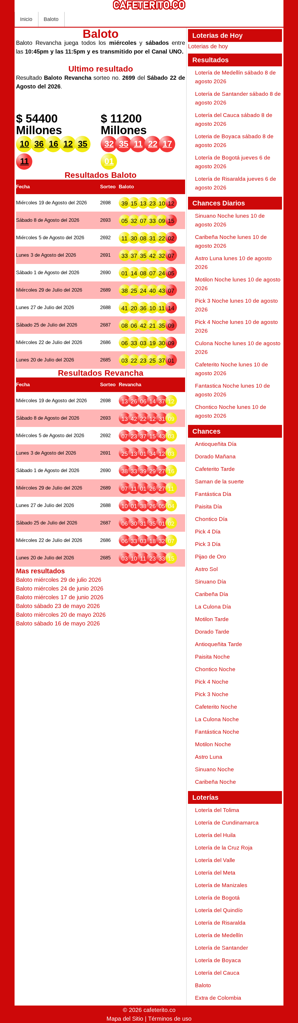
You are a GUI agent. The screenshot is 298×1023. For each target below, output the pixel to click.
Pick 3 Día (208, 544)
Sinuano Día (210, 582)
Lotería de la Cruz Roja (224, 848)
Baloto (51, 19)
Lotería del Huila (215, 835)
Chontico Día (211, 519)
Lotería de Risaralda (220, 923)
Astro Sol (206, 569)
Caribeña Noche (215, 782)
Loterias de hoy (208, 46)
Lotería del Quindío (219, 910)
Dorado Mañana (215, 456)
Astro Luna (208, 757)
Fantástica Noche (217, 732)
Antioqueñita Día (216, 444)
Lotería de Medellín (219, 935)
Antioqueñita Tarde (218, 644)
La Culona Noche (217, 719)
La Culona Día (213, 607)
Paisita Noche (212, 657)
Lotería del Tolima (217, 810)
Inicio (26, 19)
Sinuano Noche (214, 769)
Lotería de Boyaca (218, 960)
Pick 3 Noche (211, 694)
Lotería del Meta (215, 873)
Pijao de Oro (210, 557)
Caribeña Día (211, 594)
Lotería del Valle (215, 860)
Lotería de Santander (221, 948)
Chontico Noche (215, 669)
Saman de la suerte (219, 481)
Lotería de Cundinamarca (227, 823)
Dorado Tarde (212, 632)
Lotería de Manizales (221, 885)
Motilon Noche (213, 744)
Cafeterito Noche (216, 707)
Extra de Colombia (218, 998)
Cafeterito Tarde (215, 469)
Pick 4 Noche (211, 682)
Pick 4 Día (208, 532)
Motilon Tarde (212, 619)
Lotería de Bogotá (217, 898)
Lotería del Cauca (217, 973)
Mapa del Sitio (125, 1018)
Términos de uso (169, 1018)
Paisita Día (208, 506)
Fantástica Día (213, 494)
